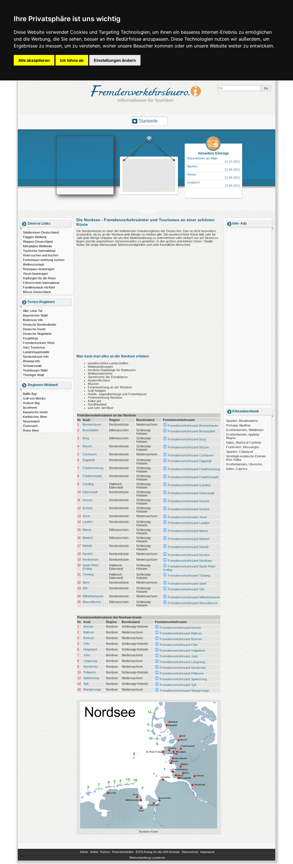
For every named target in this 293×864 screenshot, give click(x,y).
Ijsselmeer (30, 407)
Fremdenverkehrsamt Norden (188, 555)
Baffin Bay (30, 394)
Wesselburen (91, 602)
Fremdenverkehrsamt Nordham (190, 560)
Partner (105, 851)
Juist (86, 655)
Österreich (30, 426)
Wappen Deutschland (38, 241)
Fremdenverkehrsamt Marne (188, 531)
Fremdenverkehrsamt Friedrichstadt (193, 477)
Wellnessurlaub (33, 264)
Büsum (87, 446)
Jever (86, 516)
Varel (85, 582)
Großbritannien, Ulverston (244, 464)
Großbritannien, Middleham (245, 430)
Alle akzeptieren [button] (34, 60)
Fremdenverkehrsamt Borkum (181, 639)
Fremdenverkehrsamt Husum (188, 501)
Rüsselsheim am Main (202, 158)
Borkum (88, 638)
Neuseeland (31, 421)
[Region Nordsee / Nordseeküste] (148, 828)
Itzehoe (87, 508)
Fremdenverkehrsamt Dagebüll (189, 461)
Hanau (191, 174)
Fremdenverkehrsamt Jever (187, 517)
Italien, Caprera (236, 468)
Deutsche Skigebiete (37, 333)
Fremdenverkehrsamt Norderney (183, 667)
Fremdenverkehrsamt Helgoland (182, 650)
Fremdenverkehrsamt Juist (179, 656)
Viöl (84, 588)
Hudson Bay (31, 403)
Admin (84, 851)
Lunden (87, 521)
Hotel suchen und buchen (40, 255)
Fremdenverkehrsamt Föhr (179, 644)
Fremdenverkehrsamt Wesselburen (192, 603)
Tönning (88, 574)
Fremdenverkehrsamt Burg (187, 439)
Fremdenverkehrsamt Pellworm (182, 673)
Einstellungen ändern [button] (115, 60)
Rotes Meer (31, 430)
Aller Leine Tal (32, 311)
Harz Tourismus (34, 347)
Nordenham (90, 559)
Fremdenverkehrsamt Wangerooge (184, 690)
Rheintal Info (31, 361)
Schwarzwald (32, 365)
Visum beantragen (35, 273)
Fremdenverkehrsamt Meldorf (188, 539)
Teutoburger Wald (35, 370)
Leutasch (193, 182)
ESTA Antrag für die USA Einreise (158, 851)
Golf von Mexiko (34, 398)
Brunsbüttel (90, 430)
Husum (87, 500)
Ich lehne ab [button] (72, 60)
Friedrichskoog (92, 468)
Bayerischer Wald (35, 315)
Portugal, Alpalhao (238, 425)
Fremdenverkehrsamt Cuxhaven (190, 455)
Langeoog (90, 661)
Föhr (86, 643)
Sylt (85, 683)
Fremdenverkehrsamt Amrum (180, 627)
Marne (86, 529)
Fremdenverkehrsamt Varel (187, 583)
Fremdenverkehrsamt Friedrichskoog (194, 469)
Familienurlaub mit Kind (39, 287)
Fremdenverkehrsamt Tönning (189, 575)
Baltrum (88, 632)
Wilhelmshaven (92, 596)
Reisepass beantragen (38, 269)
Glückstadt (90, 492)
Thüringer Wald (33, 375)
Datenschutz (190, 851)
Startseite (148, 120)
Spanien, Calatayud (239, 451)
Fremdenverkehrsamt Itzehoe (188, 509)
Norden (87, 553)
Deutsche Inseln (34, 329)
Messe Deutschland (37, 292)
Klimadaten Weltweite (37, 246)
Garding (88, 484)
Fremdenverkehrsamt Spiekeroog (183, 679)
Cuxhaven (89, 454)
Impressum (207, 851)
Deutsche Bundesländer (39, 324)
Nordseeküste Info (36, 356)
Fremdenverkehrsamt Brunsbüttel (191, 431)
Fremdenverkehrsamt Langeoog (182, 662)
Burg (85, 438)
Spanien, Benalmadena (242, 420)
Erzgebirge (30, 338)
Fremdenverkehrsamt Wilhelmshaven (194, 597)
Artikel (94, 851)
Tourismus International (39, 250)
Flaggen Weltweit (34, 237)
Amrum (88, 626)
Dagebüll (88, 460)
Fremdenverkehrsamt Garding (189, 485)
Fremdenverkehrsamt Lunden (188, 523)
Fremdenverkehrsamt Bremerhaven (193, 425)
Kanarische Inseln (35, 412)
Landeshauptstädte (36, 352)
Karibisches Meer (35, 416)
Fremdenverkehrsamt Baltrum (181, 633)
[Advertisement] (149, 176)
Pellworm (89, 672)
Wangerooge (92, 689)
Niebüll (87, 545)
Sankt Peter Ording (90, 567)
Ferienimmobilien (123, 851)
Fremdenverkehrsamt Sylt (178, 685)
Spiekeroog (91, 678)
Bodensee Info (33, 320)
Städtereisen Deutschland (41, 232)
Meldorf (87, 537)
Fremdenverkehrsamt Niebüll (188, 547)
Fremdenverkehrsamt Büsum (188, 447)
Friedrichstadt (92, 476)
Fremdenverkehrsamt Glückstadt (191, 493)
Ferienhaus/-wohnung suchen (43, 260)
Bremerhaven (91, 424)
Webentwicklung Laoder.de (147, 857)
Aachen (192, 166)
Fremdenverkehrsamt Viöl (186, 589)
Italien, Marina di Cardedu (243, 442)
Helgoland (90, 649)
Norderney (90, 666)
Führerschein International (41, 282)
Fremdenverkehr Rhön (39, 343)
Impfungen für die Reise (39, 278)
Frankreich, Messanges (242, 447)
